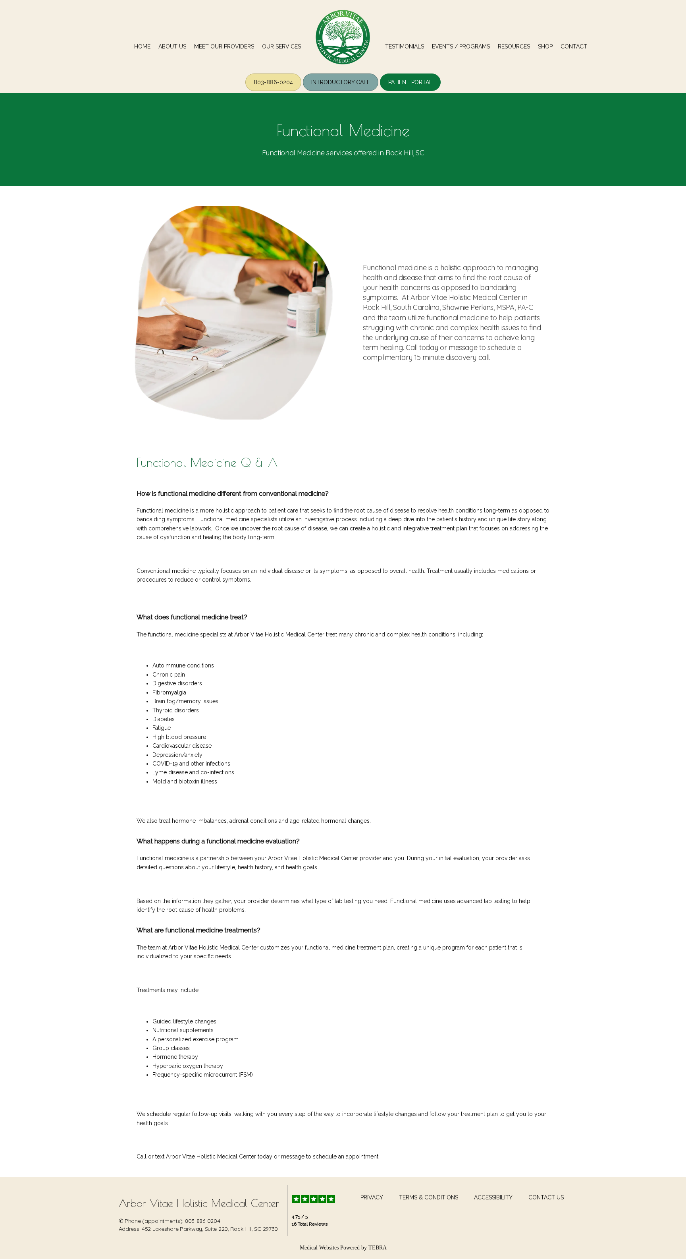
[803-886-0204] (273, 90)
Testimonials (404, 46)
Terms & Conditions (428, 1197)
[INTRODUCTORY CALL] (340, 90)
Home (142, 46)
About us (172, 46)
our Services (281, 46)
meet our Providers (224, 46)
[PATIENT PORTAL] (410, 90)
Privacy (371, 1197)
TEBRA (377, 1248)
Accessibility (493, 1197)
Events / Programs (461, 46)
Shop (545, 46)
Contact (574, 46)
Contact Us (546, 1197)
